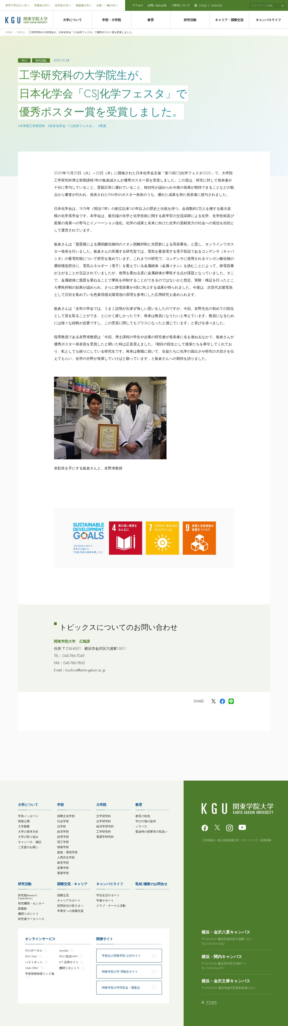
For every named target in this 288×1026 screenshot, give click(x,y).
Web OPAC (32, 968)
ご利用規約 (208, 840)
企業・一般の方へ (107, 5)
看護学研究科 (105, 837)
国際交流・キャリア (72, 883)
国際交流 (63, 895)
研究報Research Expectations (27, 896)
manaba (63, 950)
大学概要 (24, 826)
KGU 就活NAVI (68, 956)
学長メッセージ (28, 816)
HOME (8, 32)
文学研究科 (103, 816)
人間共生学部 (66, 857)
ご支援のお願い (28, 847)
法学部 (61, 826)
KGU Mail (31, 956)
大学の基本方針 (28, 831)
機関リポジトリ (28, 914)
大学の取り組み (28, 837)
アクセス (137, 5)
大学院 (101, 804)
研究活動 (190, 20)
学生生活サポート (108, 895)
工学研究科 (103, 831)
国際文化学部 (66, 816)
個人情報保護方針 (228, 840)
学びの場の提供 (145, 821)
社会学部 (63, 821)
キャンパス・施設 (29, 842)
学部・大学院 (111, 20)
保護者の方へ (84, 5)
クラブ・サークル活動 (111, 906)
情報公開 (24, 821)
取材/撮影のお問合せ (151, 883)
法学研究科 (103, 821)
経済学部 (63, 831)
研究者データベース (31, 919)
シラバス (141, 826)
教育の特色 (142, 816)
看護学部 (63, 873)
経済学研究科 (105, 826)
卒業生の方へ (42, 5)
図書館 (22, 908)
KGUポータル (33, 950)
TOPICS (21, 32)
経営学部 (63, 837)
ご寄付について (180, 5)
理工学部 (63, 842)
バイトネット (34, 962)
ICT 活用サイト (69, 962)
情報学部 (63, 847)
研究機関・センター (31, 903)
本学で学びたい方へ (17, 5)
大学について (72, 20)
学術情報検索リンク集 (39, 974)
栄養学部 (63, 868)
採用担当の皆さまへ (70, 906)
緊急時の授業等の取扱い (151, 831)
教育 (151, 20)
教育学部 (63, 863)
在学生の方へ (63, 5)
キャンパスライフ (268, 20)
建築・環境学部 (67, 852)
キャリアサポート (69, 900)
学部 (60, 804)
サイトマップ (250, 840)
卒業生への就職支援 (70, 911)
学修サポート (105, 900)
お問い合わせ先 (157, 5)
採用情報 (265, 840)
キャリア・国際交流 (229, 20)
